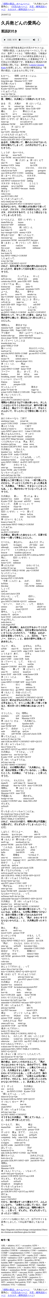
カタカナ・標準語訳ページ (21, 9)
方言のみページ (19, 6)
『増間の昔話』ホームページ (15, 4)
